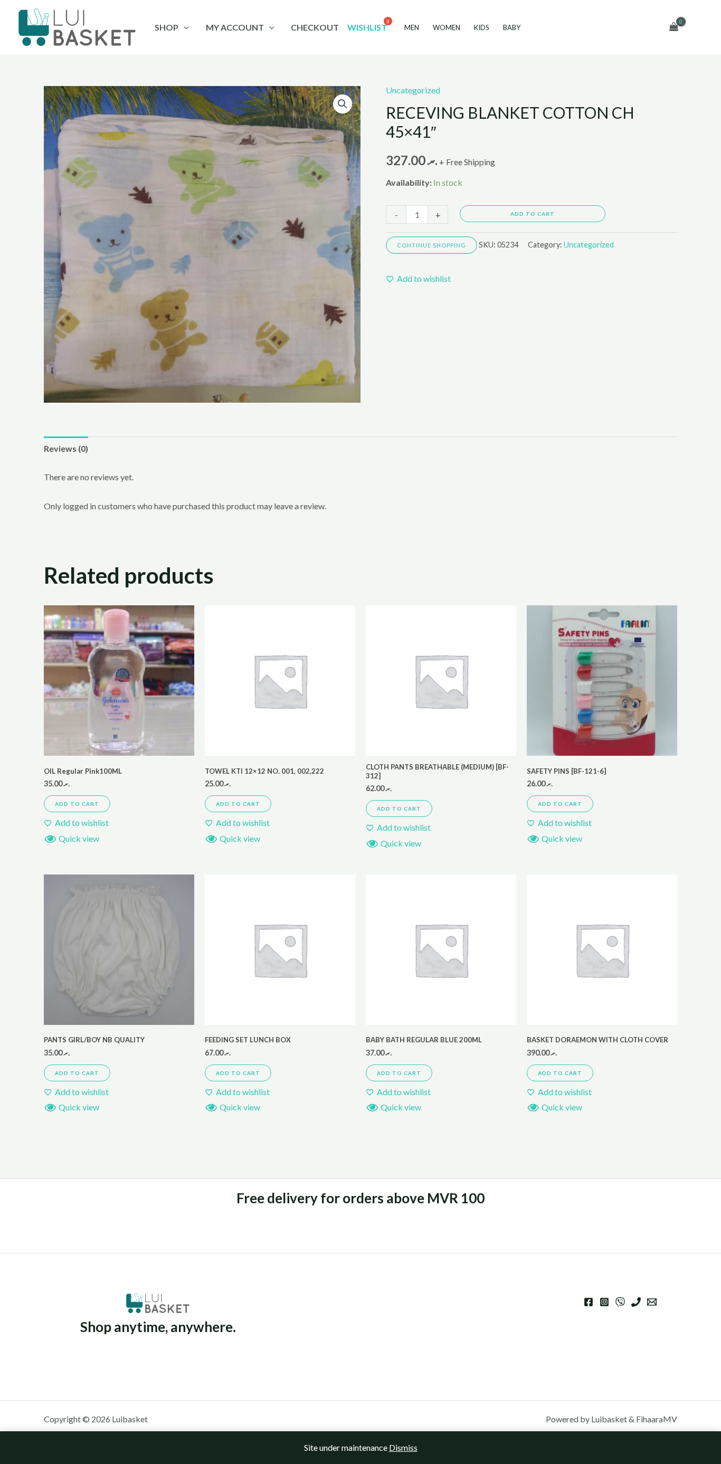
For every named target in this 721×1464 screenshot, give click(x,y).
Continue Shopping (431, 245)
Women (446, 27)
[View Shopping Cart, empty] (673, 27)
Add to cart (532, 214)
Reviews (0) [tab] (66, 448)
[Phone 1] (636, 1302)
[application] (183, 27)
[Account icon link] (698, 27)
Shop (166, 27)
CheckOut (315, 27)
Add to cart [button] (77, 804)
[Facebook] (588, 1302)
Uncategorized (413, 90)
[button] (342, 103)
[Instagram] (604, 1302)
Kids (481, 27)
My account (235, 27)
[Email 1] (652, 1302)
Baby (511, 27)
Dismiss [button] (403, 1447)
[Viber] (620, 1302)
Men (411, 27)
